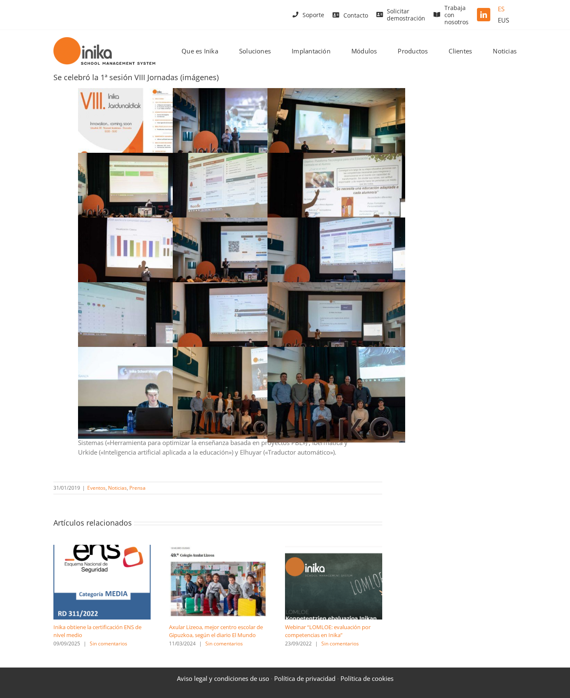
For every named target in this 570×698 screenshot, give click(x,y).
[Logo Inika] (104, 40)
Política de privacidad (304, 678)
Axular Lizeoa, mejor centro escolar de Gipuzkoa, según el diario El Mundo (216, 631)
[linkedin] (483, 14)
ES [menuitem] (501, 9)
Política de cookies (366, 678)
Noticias (117, 487)
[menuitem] (501, 9)
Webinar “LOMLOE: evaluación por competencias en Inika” (328, 631)
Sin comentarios (108, 643)
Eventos (96, 487)
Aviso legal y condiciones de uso (223, 678)
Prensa (137, 487)
